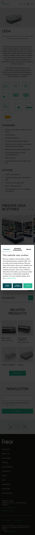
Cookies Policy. (11, 278)
